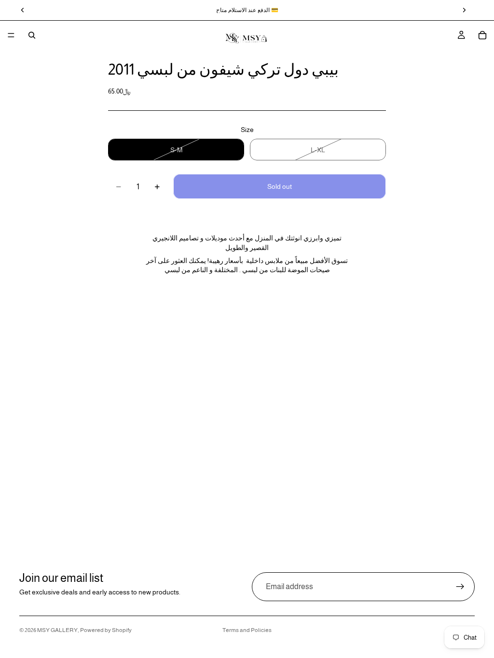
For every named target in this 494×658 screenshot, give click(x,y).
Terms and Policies (247, 630)
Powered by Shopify (106, 630)
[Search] (31, 35)
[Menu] (11, 35)
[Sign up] (460, 587)
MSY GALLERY (57, 630)
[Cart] (482, 35)
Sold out (279, 186)
